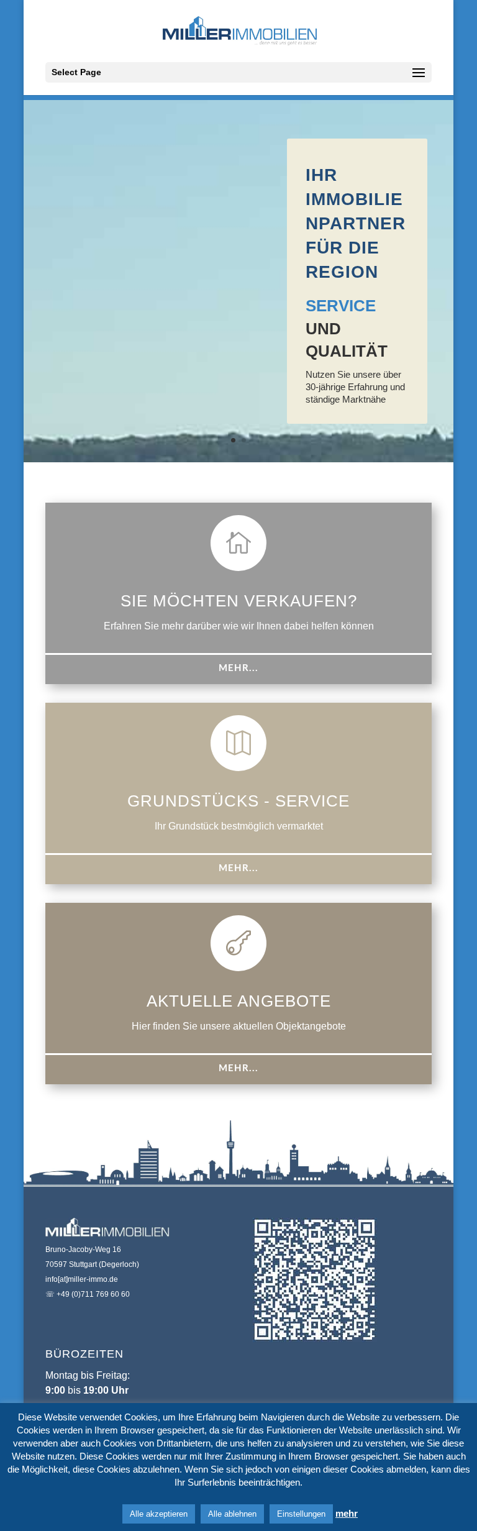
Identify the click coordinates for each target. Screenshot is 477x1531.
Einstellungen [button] (301, 1514)
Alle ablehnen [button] (232, 1514)
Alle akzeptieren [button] (159, 1514)
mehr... (238, 668)
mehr (346, 1513)
